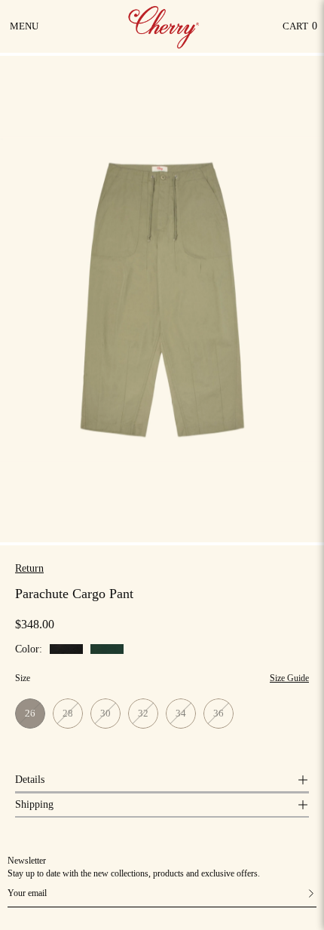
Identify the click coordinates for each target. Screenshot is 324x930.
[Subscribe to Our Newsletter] (296, 894)
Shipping (34, 804)
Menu (25, 31)
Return (29, 568)
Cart (299, 29)
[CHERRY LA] (165, 26)
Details (29, 779)
